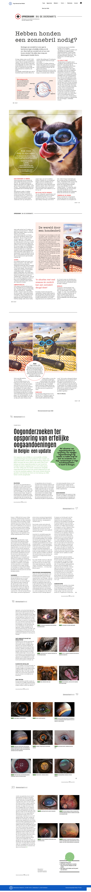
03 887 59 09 (28, 887)
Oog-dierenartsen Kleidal (19, 3)
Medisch (56, 3)
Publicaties (69, 3)
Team (43, 3)
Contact (76, 3)
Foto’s (62, 3)
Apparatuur (49, 3)
